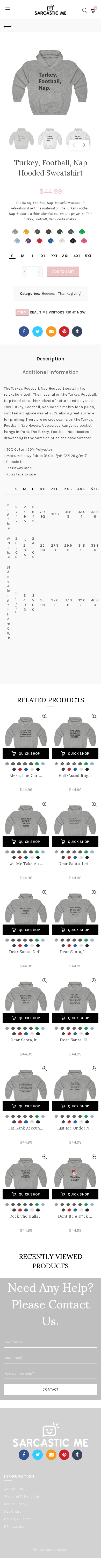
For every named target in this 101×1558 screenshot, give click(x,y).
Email (51, 331)
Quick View (44, 716)
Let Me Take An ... (25, 863)
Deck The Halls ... (25, 1216)
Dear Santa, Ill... (75, 1039)
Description (50, 359)
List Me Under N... (75, 1128)
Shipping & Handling (21, 1496)
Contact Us (13, 1489)
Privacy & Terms (18, 1519)
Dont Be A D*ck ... (75, 1216)
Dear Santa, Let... (75, 863)
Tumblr (77, 331)
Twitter (37, 331)
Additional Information (51, 372)
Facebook (24, 331)
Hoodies (48, 293)
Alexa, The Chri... (26, 775)
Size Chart (12, 1511)
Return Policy (15, 1504)
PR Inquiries (14, 1526)
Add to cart (63, 272)
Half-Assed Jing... (75, 775)
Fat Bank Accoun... (25, 1128)
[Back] (7, 26)
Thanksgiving (69, 293)
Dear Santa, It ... (75, 951)
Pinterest (64, 331)
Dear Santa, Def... (26, 951)
